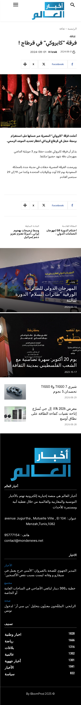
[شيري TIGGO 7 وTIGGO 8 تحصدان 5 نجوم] (15, 392)
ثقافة (62, 28)
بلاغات (72, 282)
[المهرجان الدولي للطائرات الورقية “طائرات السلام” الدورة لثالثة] (40, 280)
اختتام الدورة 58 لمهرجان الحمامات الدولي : (61, 232)
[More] (25, 64)
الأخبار (8, 565)
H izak (52, 52)
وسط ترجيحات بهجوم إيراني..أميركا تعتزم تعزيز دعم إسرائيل (24, 234)
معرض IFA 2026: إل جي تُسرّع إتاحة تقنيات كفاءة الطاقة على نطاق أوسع (54, 413)
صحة (7, 600)
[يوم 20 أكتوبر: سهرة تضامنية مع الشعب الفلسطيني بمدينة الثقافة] (40, 345)
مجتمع (8, 583)
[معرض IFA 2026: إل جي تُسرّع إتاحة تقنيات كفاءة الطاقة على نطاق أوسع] (15, 414)
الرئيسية (72, 28)
